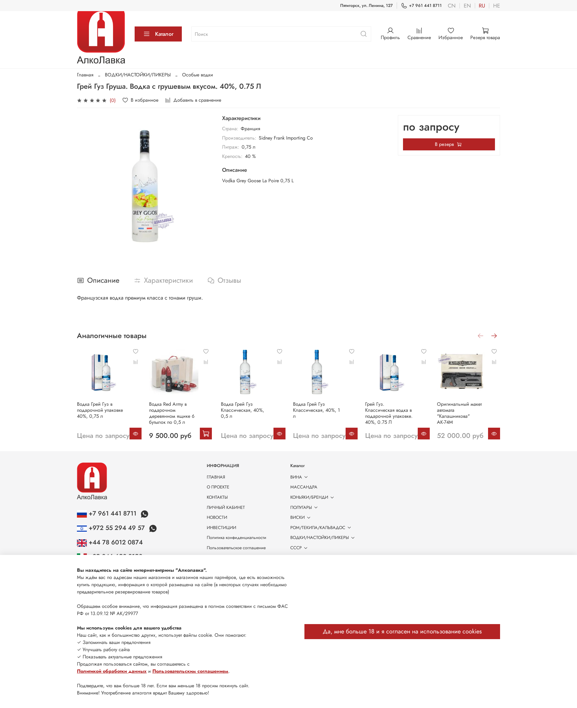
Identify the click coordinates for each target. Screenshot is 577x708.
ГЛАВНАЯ (216, 477)
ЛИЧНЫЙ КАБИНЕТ (226, 507)
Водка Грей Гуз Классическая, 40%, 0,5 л (242, 409)
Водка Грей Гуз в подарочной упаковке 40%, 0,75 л (100, 409)
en (467, 5)
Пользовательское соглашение (236, 548)
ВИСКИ (297, 517)
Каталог (164, 34)
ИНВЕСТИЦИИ (221, 528)
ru (482, 5)
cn (452, 5)
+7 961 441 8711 (425, 5)
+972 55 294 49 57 (117, 527)
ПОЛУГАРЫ (301, 507)
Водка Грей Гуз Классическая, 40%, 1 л (316, 409)
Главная (85, 74)
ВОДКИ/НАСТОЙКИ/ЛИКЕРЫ (138, 74)
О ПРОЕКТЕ (218, 487)
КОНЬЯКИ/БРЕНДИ (309, 497)
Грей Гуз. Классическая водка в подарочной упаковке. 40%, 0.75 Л (389, 412)
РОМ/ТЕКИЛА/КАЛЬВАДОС (317, 528)
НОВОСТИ (217, 517)
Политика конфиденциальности (236, 537)
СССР (296, 548)
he (496, 5)
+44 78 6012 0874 (115, 542)
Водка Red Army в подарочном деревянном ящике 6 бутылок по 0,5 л (171, 412)
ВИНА (296, 477)
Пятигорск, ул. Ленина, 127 (366, 5)
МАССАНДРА (303, 487)
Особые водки (197, 74)
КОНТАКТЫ (217, 497)
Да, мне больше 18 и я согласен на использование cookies (402, 631)
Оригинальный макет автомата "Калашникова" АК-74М (459, 412)
